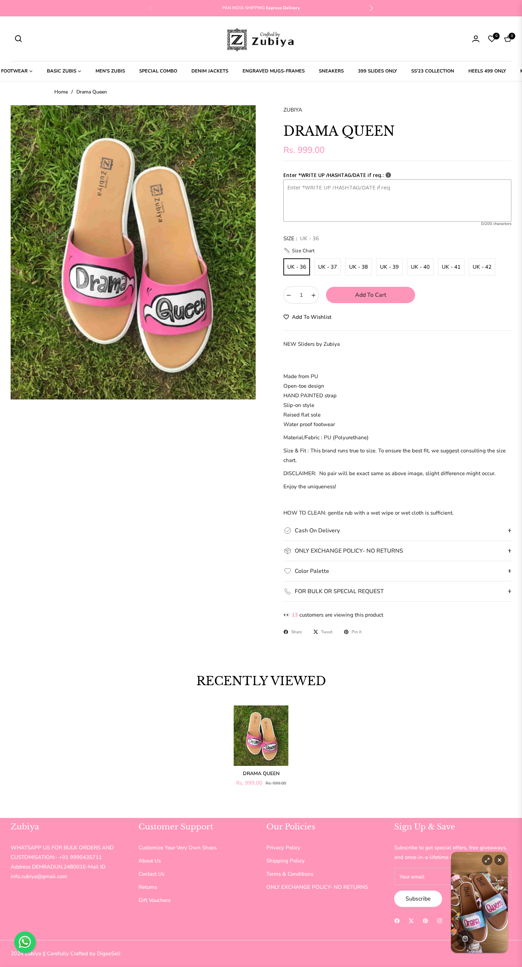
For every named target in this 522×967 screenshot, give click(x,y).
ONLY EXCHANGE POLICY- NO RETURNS (317, 887)
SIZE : (301, 238)
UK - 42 (482, 266)
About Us (149, 860)
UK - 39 (389, 266)
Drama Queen (261, 773)
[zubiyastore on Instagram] (439, 920)
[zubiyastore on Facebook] (397, 920)
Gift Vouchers (154, 900)
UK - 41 (451, 266)
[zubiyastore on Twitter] (411, 920)
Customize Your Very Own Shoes (177, 847)
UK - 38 (358, 266)
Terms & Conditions (289, 873)
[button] (371, 8)
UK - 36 (296, 266)
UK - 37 (327, 266)
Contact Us (151, 873)
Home (61, 91)
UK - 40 (420, 266)
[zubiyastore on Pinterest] (425, 920)
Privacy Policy (283, 847)
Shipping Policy (285, 860)
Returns (147, 887)
